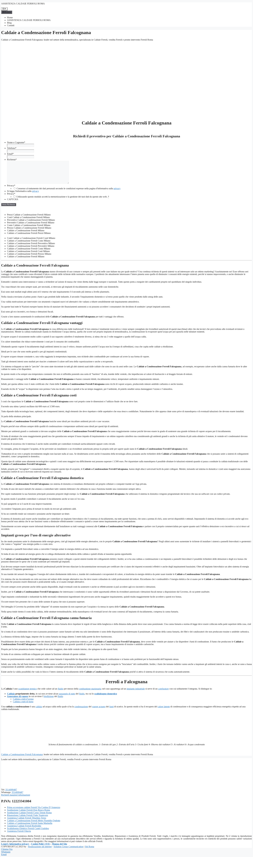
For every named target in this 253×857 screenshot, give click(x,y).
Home (10, 17)
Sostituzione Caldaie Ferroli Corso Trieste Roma (29, 812)
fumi (111, 706)
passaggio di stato (67, 693)
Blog (9, 23)
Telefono (11, 148)
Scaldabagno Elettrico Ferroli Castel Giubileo (28, 828)
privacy (117, 188)
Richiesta (12, 159)
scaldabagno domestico (105, 693)
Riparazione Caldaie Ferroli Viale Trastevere (27, 815)
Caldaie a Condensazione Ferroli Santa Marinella (29, 823)
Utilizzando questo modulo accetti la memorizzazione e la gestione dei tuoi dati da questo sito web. (62, 196)
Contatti (10, 25)
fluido (60, 688)
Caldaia (11, 693)
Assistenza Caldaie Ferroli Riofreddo (24, 826)
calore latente (164, 706)
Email (10, 154)
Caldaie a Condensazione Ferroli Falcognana (22, 754)
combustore (163, 688)
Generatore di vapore (17, 696)
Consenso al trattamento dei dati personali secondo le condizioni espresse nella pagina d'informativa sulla (68, 188)
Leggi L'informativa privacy (15, 844)
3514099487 (11, 789)
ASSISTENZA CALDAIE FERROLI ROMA (23, 3)
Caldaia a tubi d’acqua (23, 699)
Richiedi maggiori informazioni (15, 795)
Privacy (11, 185)
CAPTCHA (12, 199)
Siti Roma (89, 846)
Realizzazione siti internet (40, 846)
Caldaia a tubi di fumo (23, 701)
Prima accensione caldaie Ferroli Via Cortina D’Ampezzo (33, 807)
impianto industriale (136, 688)
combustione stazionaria (90, 688)
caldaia (39, 706)
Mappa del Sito (59, 844)
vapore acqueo (98, 706)
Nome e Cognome (16, 142)
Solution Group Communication (68, 846)
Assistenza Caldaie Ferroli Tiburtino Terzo (26, 818)
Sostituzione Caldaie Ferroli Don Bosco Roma (28, 810)
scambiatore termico (27, 688)
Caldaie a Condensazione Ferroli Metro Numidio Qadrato (33, 820)
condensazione (81, 706)
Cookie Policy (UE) (40, 844)
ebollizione (49, 696)
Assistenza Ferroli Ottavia (19, 831)
